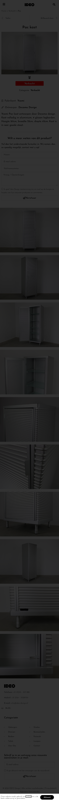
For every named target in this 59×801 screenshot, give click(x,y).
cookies (28, 796)
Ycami (20, 101)
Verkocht (12, 11)
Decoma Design (28, 107)
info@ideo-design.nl (19, 703)
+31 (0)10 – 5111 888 (21, 692)
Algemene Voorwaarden (29, 792)
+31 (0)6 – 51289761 (19, 698)
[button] (54, 4)
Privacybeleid (50, 788)
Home (3, 11)
